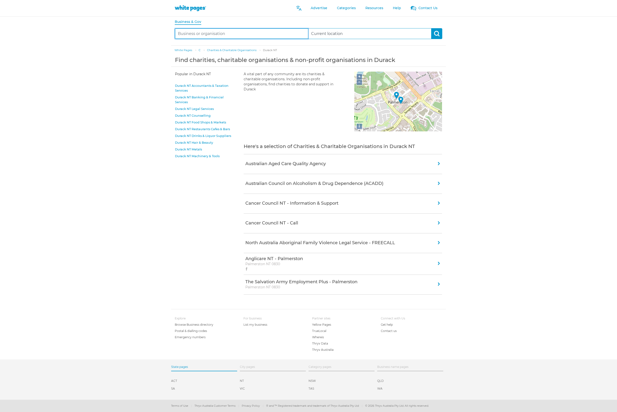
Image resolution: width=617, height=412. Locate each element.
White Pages (183, 50)
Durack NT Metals (188, 149)
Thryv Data (320, 343)
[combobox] (241, 33)
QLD (380, 381)
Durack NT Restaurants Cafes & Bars (202, 129)
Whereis (318, 337)
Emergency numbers (190, 337)
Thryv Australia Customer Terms (215, 405)
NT (242, 381)
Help (397, 8)
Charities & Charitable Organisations (232, 50)
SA (173, 388)
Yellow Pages (321, 324)
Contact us (389, 331)
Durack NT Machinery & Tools (197, 156)
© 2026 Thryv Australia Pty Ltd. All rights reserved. (397, 405)
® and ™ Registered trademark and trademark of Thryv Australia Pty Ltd (313, 405)
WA (379, 388)
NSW (312, 381)
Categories (346, 8)
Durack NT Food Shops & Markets (200, 122)
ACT (174, 381)
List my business (255, 324)
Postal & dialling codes (191, 331)
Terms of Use (180, 405)
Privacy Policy (251, 405)
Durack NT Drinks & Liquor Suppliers (203, 136)
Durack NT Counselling (193, 115)
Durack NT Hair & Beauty (194, 142)
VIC (242, 388)
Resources (374, 8)
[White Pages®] (190, 8)
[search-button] (436, 33)
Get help (387, 324)
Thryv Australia (323, 349)
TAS (311, 388)
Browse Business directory (194, 324)
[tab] (190, 22)
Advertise (319, 8)
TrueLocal (319, 331)
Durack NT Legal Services (194, 109)
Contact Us (427, 8)
